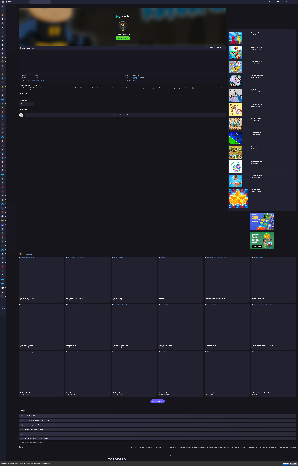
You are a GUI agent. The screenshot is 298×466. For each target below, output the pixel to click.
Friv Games (215, 88)
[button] (225, 47)
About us (135, 455)
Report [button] (143, 77)
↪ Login (294, 2)
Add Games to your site (38, 80)
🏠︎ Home (288, 2)
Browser (135, 80)
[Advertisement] (12, 29)
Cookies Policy (167, 455)
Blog (140, 455)
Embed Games (150, 455)
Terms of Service (185, 455)
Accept (286, 464)
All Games (158, 455)
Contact (128, 455)
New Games (25, 442)
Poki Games (41, 442)
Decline (293, 464)
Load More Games (157, 401)
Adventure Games (36, 78)
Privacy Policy (176, 455)
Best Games (33, 442)
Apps (143, 455)
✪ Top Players (280, 2)
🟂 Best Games (272, 2)
